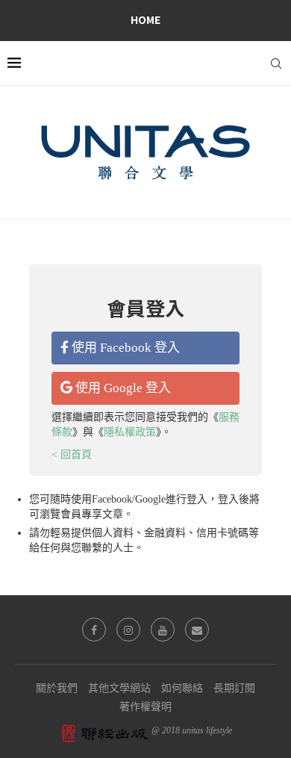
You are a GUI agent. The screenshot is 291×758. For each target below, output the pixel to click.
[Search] (276, 63)
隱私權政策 (130, 432)
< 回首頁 (71, 454)
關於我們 (57, 688)
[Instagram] (128, 629)
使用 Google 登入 (121, 388)
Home (145, 19)
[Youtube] (163, 629)
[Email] (197, 629)
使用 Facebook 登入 (124, 348)
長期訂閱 (234, 688)
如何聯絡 (182, 688)
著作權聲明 (145, 706)
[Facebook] (94, 629)
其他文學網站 (119, 688)
